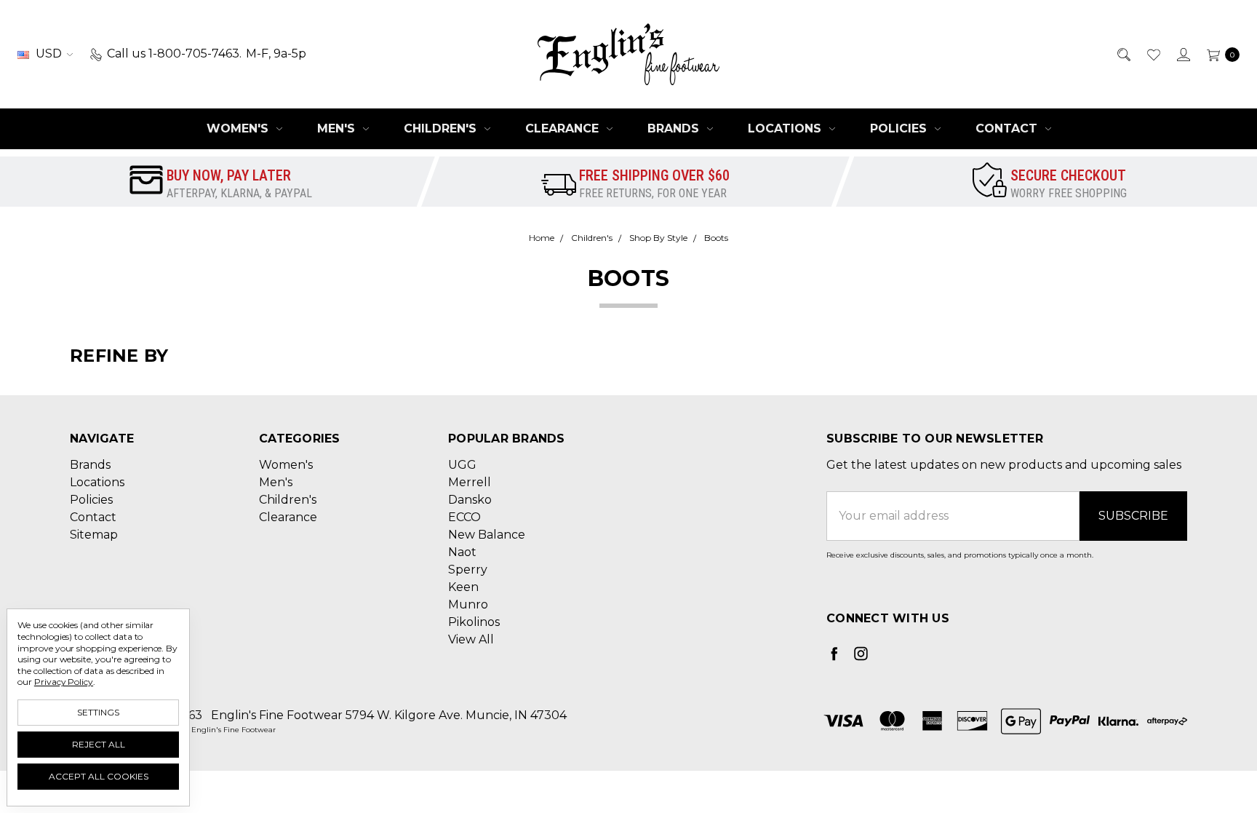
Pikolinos (474, 622)
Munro (468, 604)
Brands (675, 128)
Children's (442, 128)
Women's (239, 128)
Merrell (469, 482)
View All (471, 639)
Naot (462, 552)
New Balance (486, 535)
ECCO (464, 517)
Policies (900, 128)
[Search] (1122, 53)
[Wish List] (1152, 53)
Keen (463, 587)
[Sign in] (1182, 53)
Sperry (467, 569)
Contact (1008, 128)
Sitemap (94, 535)
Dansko (470, 500)
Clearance (563, 128)
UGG (462, 465)
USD (49, 53)
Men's (338, 128)
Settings (98, 712)
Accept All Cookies (98, 776)
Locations (786, 128)
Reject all (98, 744)
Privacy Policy (63, 681)
